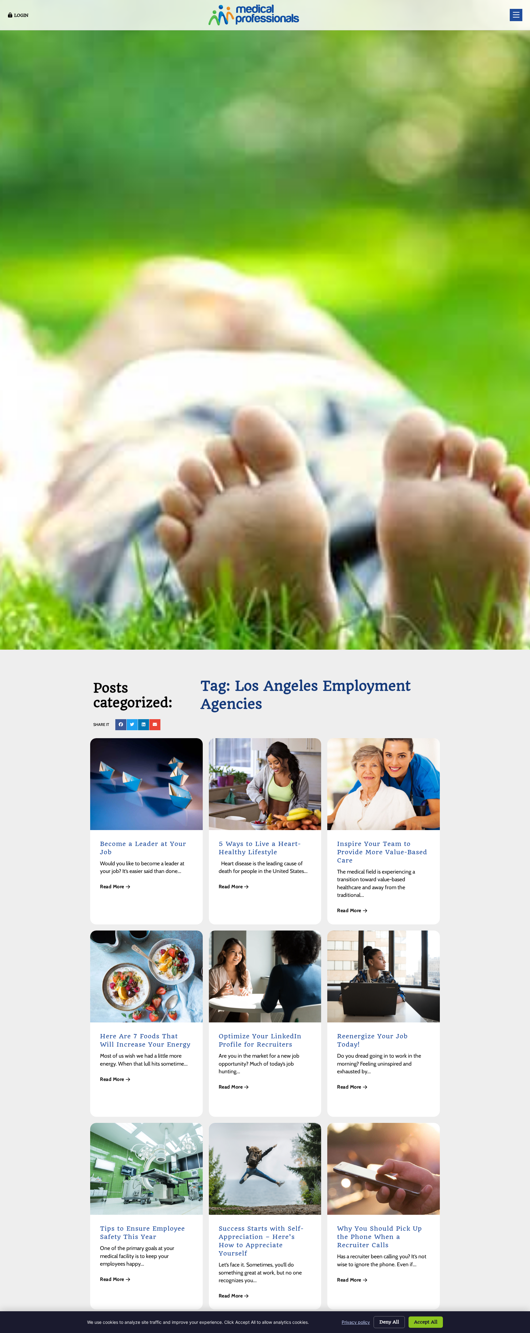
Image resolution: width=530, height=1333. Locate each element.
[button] (120, 724)
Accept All (425, 1322)
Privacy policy (356, 1322)
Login (21, 15)
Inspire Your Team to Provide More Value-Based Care (382, 852)
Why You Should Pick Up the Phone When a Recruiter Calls (379, 1237)
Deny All (389, 1322)
